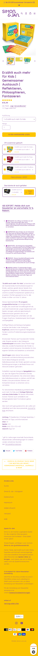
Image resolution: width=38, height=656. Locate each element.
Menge (4, 124)
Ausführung (6, 115)
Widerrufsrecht (9, 508)
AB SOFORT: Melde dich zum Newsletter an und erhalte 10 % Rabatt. (17, 208)
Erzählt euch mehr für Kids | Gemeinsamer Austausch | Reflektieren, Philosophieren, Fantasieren (24, 147)
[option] (11, 60)
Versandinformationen (13, 444)
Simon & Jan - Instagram (13, 491)
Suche (6, 486)
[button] (7, 100)
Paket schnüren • (19, 177)
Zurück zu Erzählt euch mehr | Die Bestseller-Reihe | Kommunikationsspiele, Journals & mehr (19, 464)
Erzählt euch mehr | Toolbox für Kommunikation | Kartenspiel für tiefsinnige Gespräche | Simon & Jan (24, 167)
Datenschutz (9, 497)
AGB (5, 519)
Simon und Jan (21, 641)
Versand (7, 514)
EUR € (18, 616)
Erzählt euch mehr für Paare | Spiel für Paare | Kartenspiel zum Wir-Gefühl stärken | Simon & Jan (24, 157)
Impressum (8, 502)
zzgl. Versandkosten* (18, 106)
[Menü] (34, 13)
